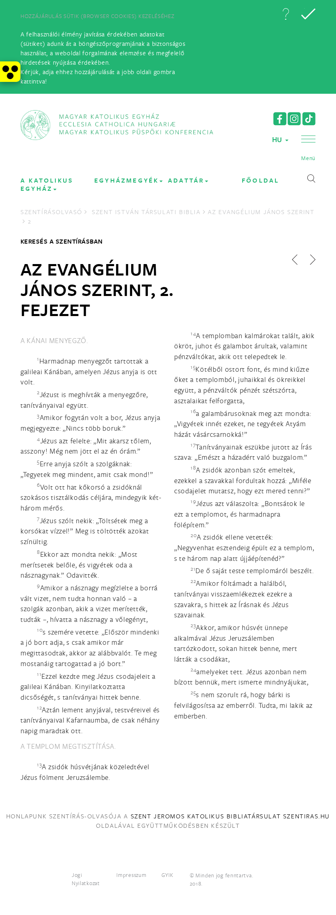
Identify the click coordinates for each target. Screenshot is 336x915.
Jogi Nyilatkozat (86, 879)
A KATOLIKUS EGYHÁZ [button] (46, 184)
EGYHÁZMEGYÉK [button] (126, 180)
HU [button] (278, 139)
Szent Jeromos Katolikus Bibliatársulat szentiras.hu (230, 816)
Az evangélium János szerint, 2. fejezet (97, 289)
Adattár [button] (186, 180)
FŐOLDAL (260, 180)
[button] (285, 14)
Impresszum (131, 875)
